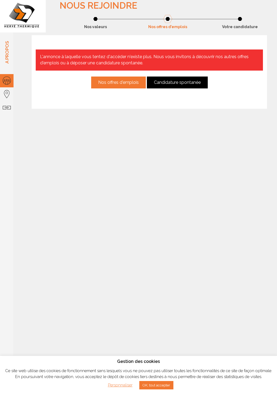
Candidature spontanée (177, 82)
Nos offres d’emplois (167, 27)
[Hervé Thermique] (23, 16)
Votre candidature (240, 27)
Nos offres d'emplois (118, 82)
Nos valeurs (95, 27)
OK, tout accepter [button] (156, 385)
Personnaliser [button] (120, 385)
